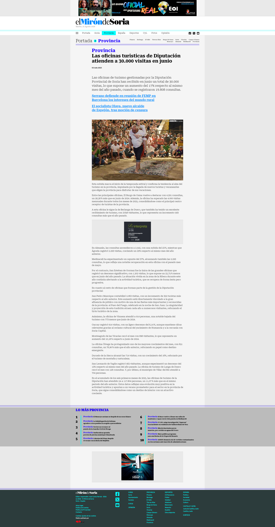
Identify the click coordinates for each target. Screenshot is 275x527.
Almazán (178, 41)
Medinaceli (187, 41)
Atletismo (168, 502)
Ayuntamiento (133, 497)
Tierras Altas (156, 39)
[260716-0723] (137, 467)
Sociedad (186, 497)
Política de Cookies (82, 508)
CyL (145, 33)
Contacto (79, 512)
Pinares (132, 39)
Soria (97, 33)
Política (185, 495)
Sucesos (131, 500)
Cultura (185, 502)
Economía (186, 500)
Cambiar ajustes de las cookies (86, 516)
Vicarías (184, 39)
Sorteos (186, 515)
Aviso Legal (79, 505)
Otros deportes (170, 512)
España (121, 33)
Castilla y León (189, 506)
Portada (86, 33)
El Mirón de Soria (102, 21)
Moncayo (170, 41)
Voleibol (167, 500)
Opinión (165, 33)
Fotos (154, 33)
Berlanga (140, 39)
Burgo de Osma (168, 39)
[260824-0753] (137, 8)
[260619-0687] (137, 231)
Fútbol (167, 497)
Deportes (134, 33)
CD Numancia (169, 495)
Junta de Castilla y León (191, 509)
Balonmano (169, 505)
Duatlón (167, 510)
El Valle (147, 39)
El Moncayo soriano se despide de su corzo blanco (107, 417)
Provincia (109, 33)
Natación (168, 507)
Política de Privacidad (83, 510)
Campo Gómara (194, 39)
